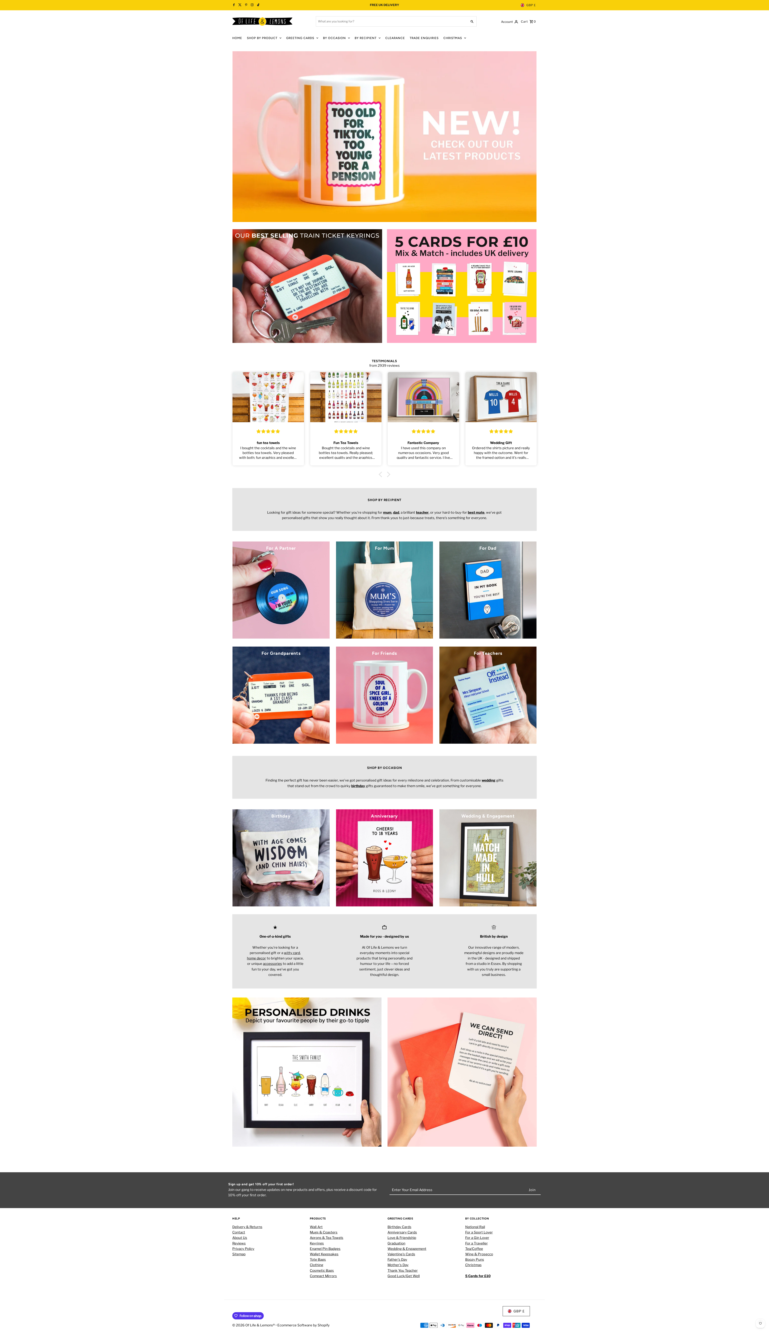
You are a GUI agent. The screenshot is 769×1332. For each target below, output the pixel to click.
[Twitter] (239, 5)
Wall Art (316, 1227)
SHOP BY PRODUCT (262, 38)
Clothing (316, 1265)
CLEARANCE (395, 38)
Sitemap (239, 1254)
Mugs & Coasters (323, 1232)
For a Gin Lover (477, 1238)
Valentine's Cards (401, 1254)
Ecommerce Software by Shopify (303, 1325)
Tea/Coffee (474, 1249)
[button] (381, 474)
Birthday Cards (399, 1227)
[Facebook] (234, 5)
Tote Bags (318, 1260)
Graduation (396, 1243)
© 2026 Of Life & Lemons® (254, 1325)
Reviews (239, 1243)
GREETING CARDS (300, 38)
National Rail (475, 1227)
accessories (272, 964)
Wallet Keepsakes (324, 1254)
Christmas (473, 1265)
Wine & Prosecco (479, 1254)
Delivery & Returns (247, 1227)
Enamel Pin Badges (325, 1249)
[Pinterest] (245, 5)
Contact (238, 1232)
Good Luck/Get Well (404, 1276)
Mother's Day (398, 1265)
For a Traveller (476, 1243)
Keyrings (317, 1243)
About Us (239, 1238)
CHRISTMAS (452, 38)
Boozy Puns (474, 1260)
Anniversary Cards (402, 1232)
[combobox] (391, 21)
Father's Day (397, 1260)
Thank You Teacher (403, 1271)
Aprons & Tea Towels (326, 1238)
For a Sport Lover (479, 1232)
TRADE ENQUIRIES (424, 38)
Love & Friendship (402, 1238)
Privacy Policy (243, 1249)
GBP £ (531, 5)
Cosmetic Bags (322, 1271)
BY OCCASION (334, 38)
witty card (292, 953)
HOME (237, 38)
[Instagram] (252, 5)
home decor (256, 958)
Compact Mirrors (323, 1276)
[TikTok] (257, 5)
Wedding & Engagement (407, 1249)
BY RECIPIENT (365, 38)
